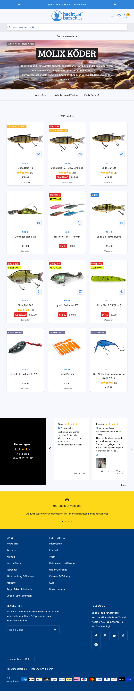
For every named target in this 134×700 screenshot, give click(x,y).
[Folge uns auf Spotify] (96, 644)
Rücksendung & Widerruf (21, 576)
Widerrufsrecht (58, 569)
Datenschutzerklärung (62, 562)
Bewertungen (57, 588)
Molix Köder (40, 95)
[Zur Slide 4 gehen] (71, 521)
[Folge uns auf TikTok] (122, 635)
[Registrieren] (55, 629)
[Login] (112, 16)
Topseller (12, 569)
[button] (50, 449)
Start (10, 43)
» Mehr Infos (80, 4)
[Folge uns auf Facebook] (96, 635)
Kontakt (53, 550)
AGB (51, 582)
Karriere (11, 550)
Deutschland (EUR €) (19, 659)
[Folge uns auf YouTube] (113, 635)
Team (52, 556)
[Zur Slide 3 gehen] (68, 521)
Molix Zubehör (92, 95)
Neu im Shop (14, 562)
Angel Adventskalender (20, 588)
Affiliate (11, 582)
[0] (119, 16)
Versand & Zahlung (60, 576)
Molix (17, 43)
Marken (11, 556)
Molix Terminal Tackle (65, 95)
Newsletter (13, 543)
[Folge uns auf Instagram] (104, 635)
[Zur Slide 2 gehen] (65, 521)
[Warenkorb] (125, 16)
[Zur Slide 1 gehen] (62, 521)
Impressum (55, 543)
